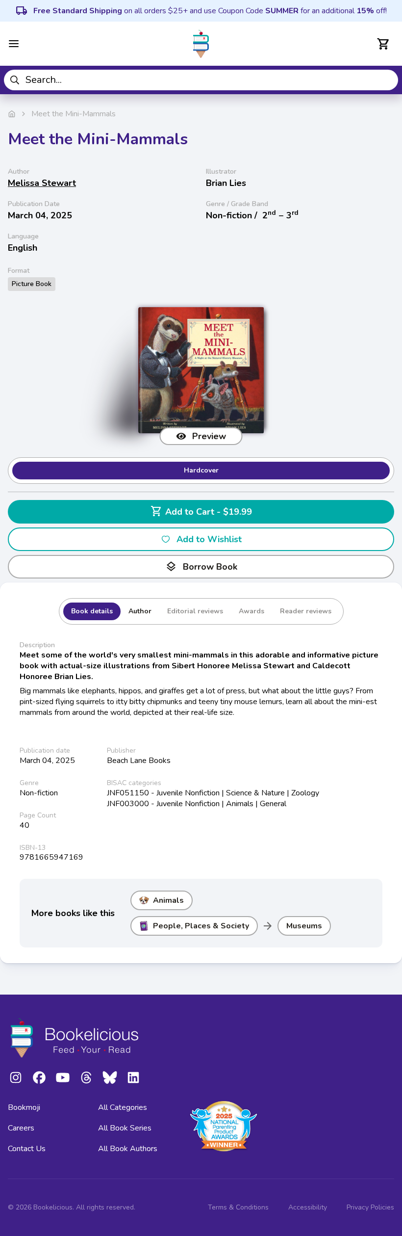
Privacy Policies (370, 1207)
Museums (304, 925)
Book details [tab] (92, 611)
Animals (168, 900)
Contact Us (27, 1148)
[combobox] (201, 80)
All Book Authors (127, 1148)
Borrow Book (201, 567)
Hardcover (201, 470)
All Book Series (124, 1128)
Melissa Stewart (42, 183)
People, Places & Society (201, 925)
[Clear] (387, 80)
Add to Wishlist (209, 539)
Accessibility (307, 1207)
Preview (209, 436)
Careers (21, 1128)
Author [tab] (139, 611)
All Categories (122, 1107)
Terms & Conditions (238, 1207)
